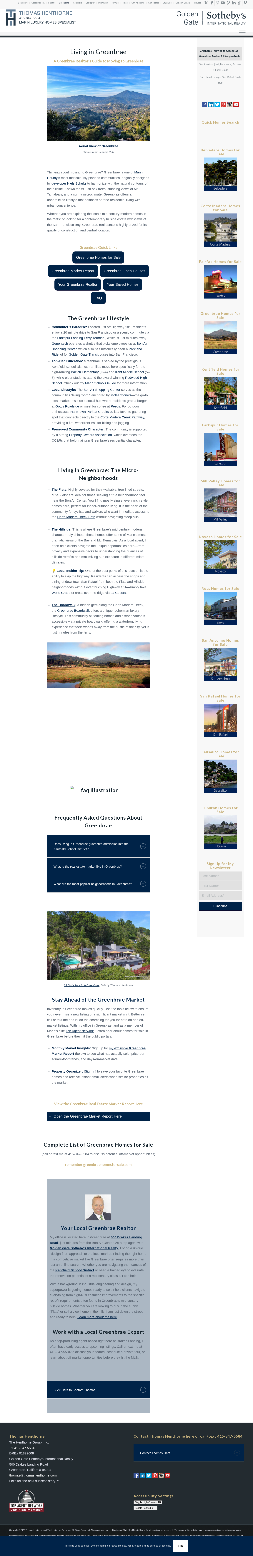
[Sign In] (90, 1071)
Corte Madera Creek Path (76, 517)
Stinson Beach (183, 3)
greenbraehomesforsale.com (107, 1164)
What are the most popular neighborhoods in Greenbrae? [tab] (93, 884)
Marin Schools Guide (100, 383)
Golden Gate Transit (84, 354)
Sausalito (167, 3)
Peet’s (115, 406)
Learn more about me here (97, 1317)
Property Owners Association (90, 435)
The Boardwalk (63, 605)
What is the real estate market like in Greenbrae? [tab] (88, 866)
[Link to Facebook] (211, 3)
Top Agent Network (80, 1031)
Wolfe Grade (61, 593)
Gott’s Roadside (67, 406)
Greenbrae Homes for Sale (119, 1144)
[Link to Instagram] (217, 3)
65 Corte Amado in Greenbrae (81, 985)
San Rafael (153, 3)
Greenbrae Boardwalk (73, 610)
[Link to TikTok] (239, 3)
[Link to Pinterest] (228, 3)
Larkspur (90, 3)
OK (181, 1546)
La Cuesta (118, 593)
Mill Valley (103, 3)
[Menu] (242, 30)
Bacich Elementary (85, 372)
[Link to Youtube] (223, 3)
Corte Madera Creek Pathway (122, 417)
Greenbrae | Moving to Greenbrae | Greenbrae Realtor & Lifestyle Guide (219, 53)
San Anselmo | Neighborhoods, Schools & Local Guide (220, 67)
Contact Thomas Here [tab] (155, 1453)
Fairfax (51, 3)
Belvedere (23, 3)
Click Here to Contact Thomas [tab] (74, 1390)
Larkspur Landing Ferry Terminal (81, 338)
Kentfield (77, 3)
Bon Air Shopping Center (102, 390)
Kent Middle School (129, 372)
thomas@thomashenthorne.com (33, 1475)
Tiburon (198, 3)
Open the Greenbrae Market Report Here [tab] (88, 1116)
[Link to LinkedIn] (234, 3)
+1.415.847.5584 (21, 1448)
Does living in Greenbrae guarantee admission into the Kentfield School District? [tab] (91, 846)
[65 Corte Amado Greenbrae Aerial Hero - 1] (98, 945)
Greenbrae (64, 3)
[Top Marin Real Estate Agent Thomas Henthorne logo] (42, 17)
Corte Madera (37, 3)
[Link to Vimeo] (245, 3)
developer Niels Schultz (68, 183)
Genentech (60, 343)
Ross (125, 3)
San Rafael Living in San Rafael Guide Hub (220, 80)
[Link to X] (206, 3)
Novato (115, 3)
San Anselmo (138, 3)
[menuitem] (242, 30)
